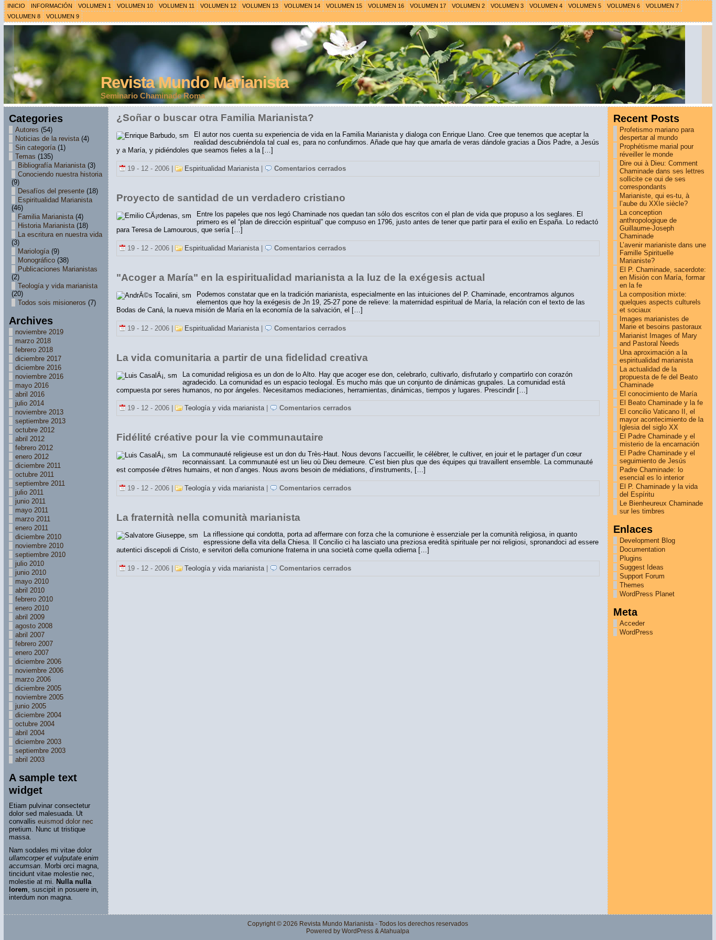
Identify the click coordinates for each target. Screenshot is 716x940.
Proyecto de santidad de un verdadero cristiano (230, 197)
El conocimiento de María (658, 394)
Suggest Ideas (642, 567)
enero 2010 (32, 608)
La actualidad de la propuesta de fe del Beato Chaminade (659, 377)
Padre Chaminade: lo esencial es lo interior (652, 474)
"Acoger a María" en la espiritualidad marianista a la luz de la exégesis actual (300, 277)
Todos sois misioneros (52, 303)
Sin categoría (35, 147)
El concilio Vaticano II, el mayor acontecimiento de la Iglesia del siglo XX (661, 419)
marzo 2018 (33, 341)
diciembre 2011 (38, 465)
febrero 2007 (34, 644)
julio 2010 (29, 563)
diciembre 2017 (38, 359)
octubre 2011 (34, 474)
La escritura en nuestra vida (60, 234)
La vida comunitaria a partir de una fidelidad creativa (242, 357)
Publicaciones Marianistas (57, 269)
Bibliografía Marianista (51, 165)
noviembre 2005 (39, 697)
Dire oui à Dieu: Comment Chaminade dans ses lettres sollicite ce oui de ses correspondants (662, 175)
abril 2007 (30, 635)
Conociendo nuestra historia (60, 174)
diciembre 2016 (38, 367)
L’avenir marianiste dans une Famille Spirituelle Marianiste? (663, 253)
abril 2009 (30, 617)
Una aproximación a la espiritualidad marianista (656, 356)
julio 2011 (29, 492)
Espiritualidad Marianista (55, 200)
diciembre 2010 (38, 537)
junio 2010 (30, 572)
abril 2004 (30, 733)
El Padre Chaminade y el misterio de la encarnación (659, 440)
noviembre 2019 (39, 332)
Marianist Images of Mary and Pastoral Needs (658, 339)
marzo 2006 (33, 679)
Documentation (642, 549)
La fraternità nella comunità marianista (208, 517)
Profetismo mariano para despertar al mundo (657, 133)
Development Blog (647, 540)
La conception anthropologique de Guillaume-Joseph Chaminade (648, 224)
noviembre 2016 (39, 376)
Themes (632, 585)
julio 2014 (29, 403)
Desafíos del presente (51, 191)
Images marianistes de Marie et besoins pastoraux (661, 323)
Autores (27, 130)
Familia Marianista (45, 217)
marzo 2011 (32, 519)
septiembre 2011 (40, 483)
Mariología (33, 251)
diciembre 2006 (38, 661)
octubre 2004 (35, 724)
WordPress (636, 632)
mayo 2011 (31, 510)
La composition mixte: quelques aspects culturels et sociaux (660, 302)
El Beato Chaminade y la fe (661, 403)
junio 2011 (30, 501)
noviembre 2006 (39, 670)
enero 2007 (32, 653)
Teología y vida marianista (57, 286)
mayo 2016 (32, 385)
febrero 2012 (34, 448)
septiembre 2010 (40, 555)
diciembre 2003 (38, 742)
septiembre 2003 (40, 751)
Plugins (631, 558)
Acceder (632, 623)
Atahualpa (394, 931)
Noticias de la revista (47, 139)
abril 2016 (30, 394)
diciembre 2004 (38, 715)
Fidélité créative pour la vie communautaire (219, 437)
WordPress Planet (647, 594)
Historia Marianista (46, 225)
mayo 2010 (32, 581)
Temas (25, 156)
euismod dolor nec (65, 821)
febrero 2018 (34, 350)
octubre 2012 (35, 430)
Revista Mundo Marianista (194, 82)
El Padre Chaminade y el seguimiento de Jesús (657, 457)
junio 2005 (30, 706)
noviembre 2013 (39, 412)
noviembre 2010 (39, 546)
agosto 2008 (33, 626)
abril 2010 (30, 590)
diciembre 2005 (38, 688)
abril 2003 (30, 759)
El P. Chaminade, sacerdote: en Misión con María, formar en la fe (663, 277)
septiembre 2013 (40, 421)
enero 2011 (31, 528)
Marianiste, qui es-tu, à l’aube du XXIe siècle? (654, 199)
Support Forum (642, 576)
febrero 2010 (34, 599)
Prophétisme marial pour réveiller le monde (656, 150)
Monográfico (36, 260)
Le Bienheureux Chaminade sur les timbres (661, 507)
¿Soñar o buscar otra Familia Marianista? (215, 117)
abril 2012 (30, 439)
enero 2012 (32, 457)
